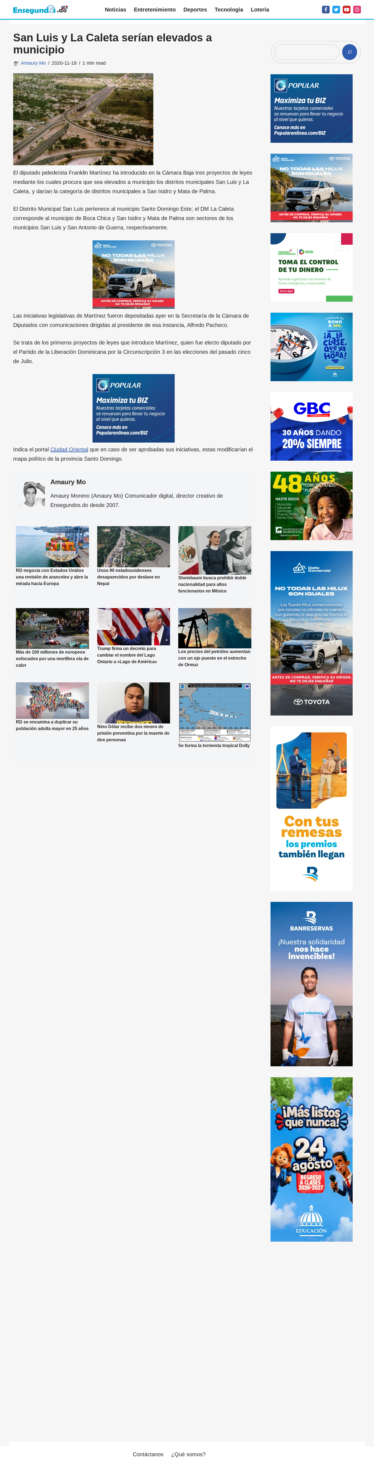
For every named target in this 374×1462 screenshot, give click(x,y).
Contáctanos (148, 1454)
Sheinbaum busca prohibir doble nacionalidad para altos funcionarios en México (212, 584)
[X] (336, 9)
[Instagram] (357, 9)
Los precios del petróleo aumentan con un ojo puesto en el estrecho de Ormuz (214, 658)
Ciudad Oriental (69, 449)
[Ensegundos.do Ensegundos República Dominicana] (40, 9)
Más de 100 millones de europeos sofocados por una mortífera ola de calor (52, 659)
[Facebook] (326, 9)
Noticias (115, 10)
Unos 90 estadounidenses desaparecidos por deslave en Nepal (128, 577)
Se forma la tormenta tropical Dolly (214, 745)
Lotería (260, 10)
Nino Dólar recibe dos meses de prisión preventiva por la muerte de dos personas (133, 733)
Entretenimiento (155, 10)
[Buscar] (349, 52)
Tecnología (229, 10)
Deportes (195, 10)
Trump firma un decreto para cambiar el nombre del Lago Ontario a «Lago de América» (127, 655)
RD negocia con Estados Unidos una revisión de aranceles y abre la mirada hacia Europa (52, 577)
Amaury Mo (33, 63)
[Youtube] (346, 9)
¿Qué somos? (188, 1454)
